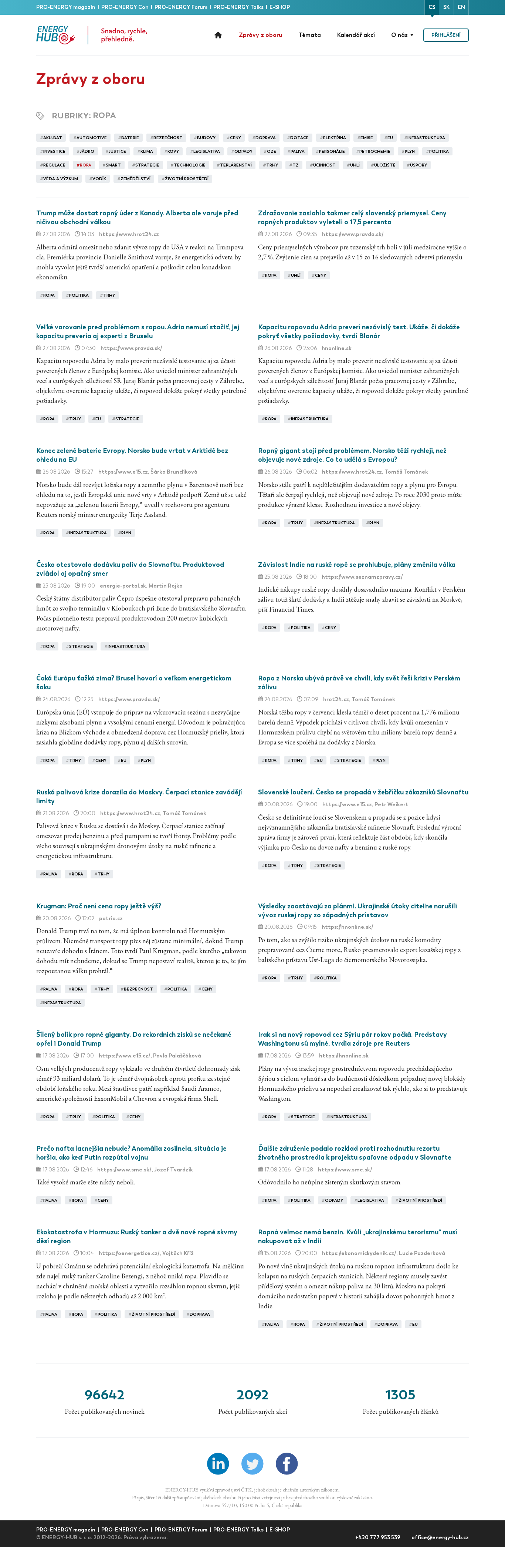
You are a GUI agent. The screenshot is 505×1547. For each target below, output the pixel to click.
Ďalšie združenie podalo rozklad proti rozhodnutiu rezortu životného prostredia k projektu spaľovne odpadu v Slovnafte (354, 1152)
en (461, 7)
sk (446, 7)
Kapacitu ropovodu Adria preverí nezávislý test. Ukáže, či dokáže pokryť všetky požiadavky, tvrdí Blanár (359, 331)
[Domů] (91, 35)
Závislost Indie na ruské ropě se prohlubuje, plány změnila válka (356, 565)
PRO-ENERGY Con (125, 7)
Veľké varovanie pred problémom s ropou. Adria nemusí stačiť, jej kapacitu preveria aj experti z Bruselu (137, 331)
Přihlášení (446, 35)
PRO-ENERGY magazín (66, 7)
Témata (309, 34)
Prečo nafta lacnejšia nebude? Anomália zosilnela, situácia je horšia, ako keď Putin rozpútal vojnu (131, 1152)
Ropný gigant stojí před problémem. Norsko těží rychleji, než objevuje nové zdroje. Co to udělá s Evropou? (352, 455)
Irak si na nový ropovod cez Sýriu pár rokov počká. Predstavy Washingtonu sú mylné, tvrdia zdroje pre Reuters (352, 1038)
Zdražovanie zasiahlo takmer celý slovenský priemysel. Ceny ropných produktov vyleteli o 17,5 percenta (352, 217)
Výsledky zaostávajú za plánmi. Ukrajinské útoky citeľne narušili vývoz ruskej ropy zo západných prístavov (357, 910)
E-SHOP (280, 7)
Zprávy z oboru (260, 34)
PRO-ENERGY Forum (182, 7)
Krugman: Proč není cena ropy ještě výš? (98, 906)
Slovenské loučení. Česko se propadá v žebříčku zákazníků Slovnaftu (363, 792)
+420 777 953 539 (378, 1537)
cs (431, 7)
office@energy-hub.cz (440, 1537)
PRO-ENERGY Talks (239, 7)
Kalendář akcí (356, 34)
